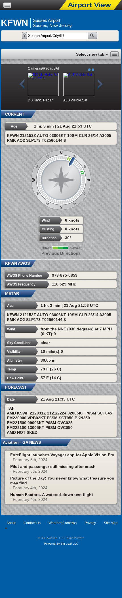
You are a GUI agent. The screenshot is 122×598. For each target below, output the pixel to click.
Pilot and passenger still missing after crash (53, 466)
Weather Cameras (63, 523)
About (11, 523)
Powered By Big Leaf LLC (61, 543)
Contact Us (32, 523)
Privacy (90, 523)
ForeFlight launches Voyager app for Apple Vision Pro (62, 455)
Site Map (110, 523)
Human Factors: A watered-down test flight (51, 494)
